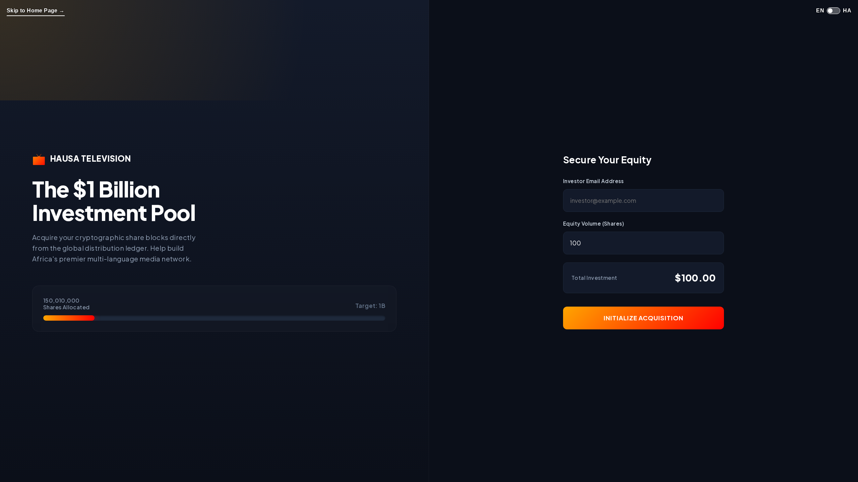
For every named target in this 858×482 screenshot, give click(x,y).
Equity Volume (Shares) (593, 223)
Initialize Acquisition (643, 318)
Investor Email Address (593, 181)
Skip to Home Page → (36, 10)
